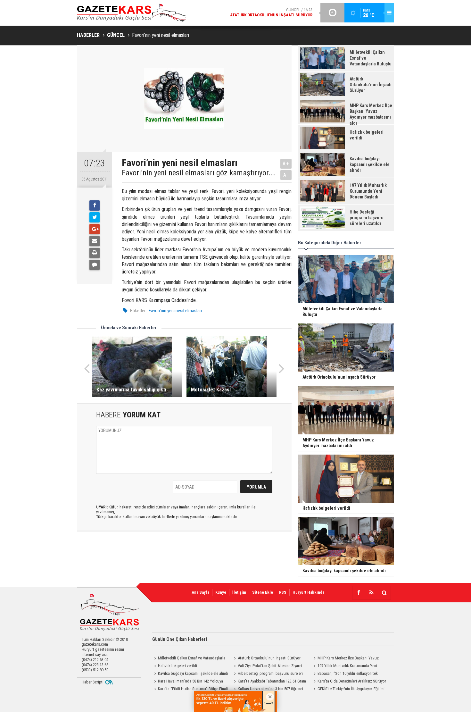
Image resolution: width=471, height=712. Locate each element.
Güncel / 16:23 (271, 12)
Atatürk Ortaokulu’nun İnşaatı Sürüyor (269, 658)
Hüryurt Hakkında (308, 592)
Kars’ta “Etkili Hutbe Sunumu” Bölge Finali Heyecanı (190, 689)
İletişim (239, 592)
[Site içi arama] (384, 592)
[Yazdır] (94, 253)
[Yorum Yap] (94, 265)
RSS (282, 592)
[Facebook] (94, 205)
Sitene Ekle (262, 592)
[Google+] (94, 229)
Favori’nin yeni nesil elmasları (175, 311)
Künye (220, 592)
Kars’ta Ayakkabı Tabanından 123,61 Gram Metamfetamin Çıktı (269, 682)
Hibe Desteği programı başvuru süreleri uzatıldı (267, 674)
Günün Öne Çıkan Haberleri (179, 639)
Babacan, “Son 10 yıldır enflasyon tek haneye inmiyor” (345, 674)
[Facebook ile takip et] (358, 592)
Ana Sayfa (200, 592)
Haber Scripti (92, 682)
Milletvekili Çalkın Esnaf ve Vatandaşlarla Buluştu (188, 659)
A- (286, 175)
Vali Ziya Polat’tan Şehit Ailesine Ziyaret (270, 665)
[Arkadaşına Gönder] (94, 241)
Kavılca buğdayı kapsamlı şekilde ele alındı (193, 673)
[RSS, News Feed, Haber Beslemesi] (371, 592)
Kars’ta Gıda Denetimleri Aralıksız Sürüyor (352, 681)
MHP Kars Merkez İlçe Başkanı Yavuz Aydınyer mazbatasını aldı (345, 659)
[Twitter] (94, 217)
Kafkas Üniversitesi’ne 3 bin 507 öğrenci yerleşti (267, 689)
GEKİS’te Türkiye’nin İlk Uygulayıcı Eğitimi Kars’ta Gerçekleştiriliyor (348, 689)
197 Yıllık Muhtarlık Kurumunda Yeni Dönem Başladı (344, 666)
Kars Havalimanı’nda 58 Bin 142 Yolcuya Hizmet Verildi (187, 682)
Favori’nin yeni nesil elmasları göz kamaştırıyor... (198, 173)
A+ (286, 164)
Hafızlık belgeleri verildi (177, 665)
